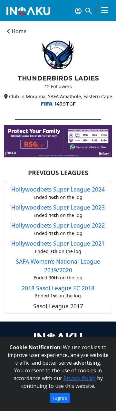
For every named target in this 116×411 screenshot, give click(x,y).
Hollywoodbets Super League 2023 (58, 207)
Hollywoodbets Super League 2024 (58, 189)
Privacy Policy (79, 378)
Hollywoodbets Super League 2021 (58, 243)
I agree (60, 398)
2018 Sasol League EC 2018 (58, 288)
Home (18, 31)
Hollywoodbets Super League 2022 (58, 225)
